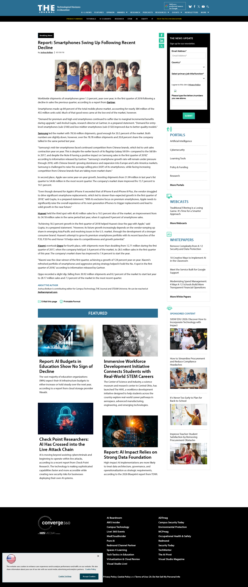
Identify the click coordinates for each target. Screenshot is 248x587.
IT (152, 19)
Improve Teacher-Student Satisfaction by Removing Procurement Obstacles (183, 437)
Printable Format (72, 301)
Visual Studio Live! (117, 563)
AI (137, 19)
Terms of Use (141, 576)
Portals (177, 134)
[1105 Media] (55, 549)
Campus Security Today (171, 522)
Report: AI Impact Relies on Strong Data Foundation (130, 454)
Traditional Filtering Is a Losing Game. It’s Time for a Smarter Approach (186, 211)
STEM (130, 19)
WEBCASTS (179, 201)
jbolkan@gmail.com (47, 292)
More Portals (177, 185)
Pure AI (111, 540)
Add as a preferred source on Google (176, 6)
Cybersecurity (177, 149)
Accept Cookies (89, 576)
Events (175, 12)
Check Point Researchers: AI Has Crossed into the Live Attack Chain (64, 444)
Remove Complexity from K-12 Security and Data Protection (186, 247)
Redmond (163, 540)
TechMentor (165, 550)
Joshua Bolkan (46, 52)
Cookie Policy (124, 576)
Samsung (43, 133)
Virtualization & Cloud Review (123, 559)
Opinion (110, 12)
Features (99, 12)
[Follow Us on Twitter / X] (199, 6)
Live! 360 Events (116, 531)
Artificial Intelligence (181, 141)
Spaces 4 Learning (117, 550)
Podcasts (148, 12)
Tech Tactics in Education (120, 554)
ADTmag (163, 517)
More (203, 12)
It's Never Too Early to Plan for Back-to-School (186, 399)
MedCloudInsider (116, 536)
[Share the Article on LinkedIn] (161, 40)
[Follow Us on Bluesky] (190, 6)
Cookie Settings (65, 576)
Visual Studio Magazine (171, 559)
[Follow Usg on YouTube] (203, 6)
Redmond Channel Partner (121, 545)
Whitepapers (182, 239)
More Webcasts (178, 223)
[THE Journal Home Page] (59, 8)
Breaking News (46, 35)
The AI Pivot (165, 554)
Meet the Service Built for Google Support (188, 271)
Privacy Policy (194, 84)
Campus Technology (118, 527)
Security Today (166, 545)
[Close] (98, 556)
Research (135, 12)
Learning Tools (178, 158)
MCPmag (163, 531)
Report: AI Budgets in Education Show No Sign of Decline (66, 366)
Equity (145, 19)
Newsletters (191, 12)
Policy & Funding (179, 167)
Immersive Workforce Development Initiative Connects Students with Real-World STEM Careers (128, 368)
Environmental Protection (172, 527)
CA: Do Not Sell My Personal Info (164, 576)
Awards (121, 12)
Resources (160, 12)
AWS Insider (113, 522)
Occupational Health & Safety (174, 536)
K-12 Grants (105, 19)
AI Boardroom (114, 517)
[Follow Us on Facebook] (194, 6)
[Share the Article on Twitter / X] (161, 46)
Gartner (111, 102)
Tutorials (91, 19)
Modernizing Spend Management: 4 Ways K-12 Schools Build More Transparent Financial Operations (188, 284)
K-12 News (86, 12)
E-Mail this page (49, 301)
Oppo (60, 245)
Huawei (42, 213)
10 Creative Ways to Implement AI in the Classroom (188, 259)
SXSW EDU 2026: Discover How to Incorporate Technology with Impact (188, 322)
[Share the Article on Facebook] (161, 35)
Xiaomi (42, 245)
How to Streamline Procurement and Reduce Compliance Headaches (187, 361)
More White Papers (180, 296)
